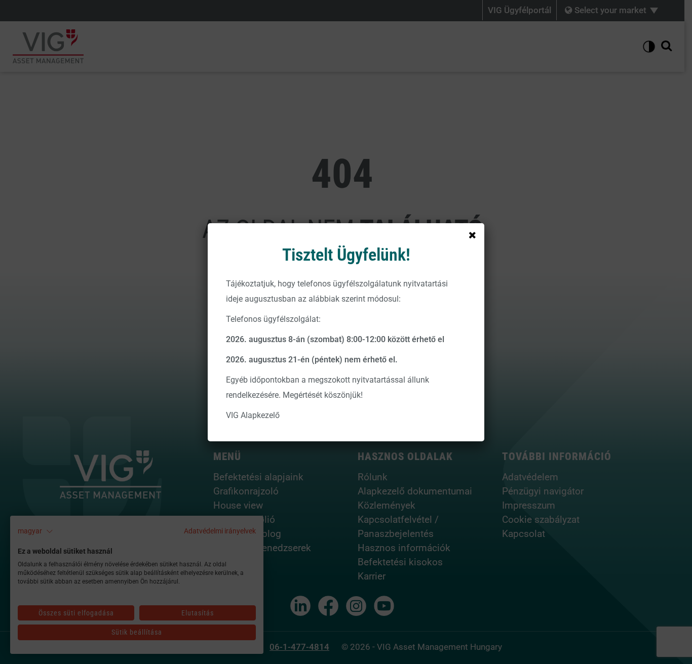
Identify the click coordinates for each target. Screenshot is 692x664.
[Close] (472, 235)
